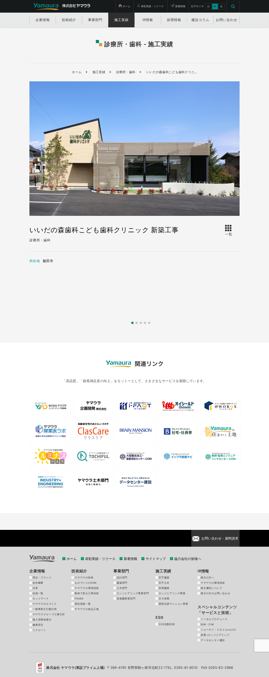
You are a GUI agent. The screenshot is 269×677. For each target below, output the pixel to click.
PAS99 (79, 598)
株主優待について (211, 588)
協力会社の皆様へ (187, 559)
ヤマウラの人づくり (45, 603)
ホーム (126, 6)
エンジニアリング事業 (172, 593)
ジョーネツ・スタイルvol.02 (218, 629)
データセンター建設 (213, 640)
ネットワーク (41, 598)
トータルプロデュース (214, 619)
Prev (31, 296)
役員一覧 (38, 593)
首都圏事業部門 (126, 598)
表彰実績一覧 (83, 603)
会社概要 (38, 582)
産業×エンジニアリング (215, 634)
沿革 (35, 588)
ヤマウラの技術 (84, 577)
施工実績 (163, 571)
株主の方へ (207, 577)
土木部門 (122, 588)
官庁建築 (164, 577)
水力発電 (164, 598)
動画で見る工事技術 (87, 593)
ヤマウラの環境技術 (87, 588)
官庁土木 (164, 582)
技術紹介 (79, 571)
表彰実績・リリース (152, 6)
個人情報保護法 (42, 619)
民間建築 (164, 588)
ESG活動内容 (167, 624)
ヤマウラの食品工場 (87, 609)
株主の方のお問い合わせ (215, 593)
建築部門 (122, 582)
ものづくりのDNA (86, 582)
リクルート (39, 630)
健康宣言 (38, 624)
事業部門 (121, 571)
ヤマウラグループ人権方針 (49, 614)
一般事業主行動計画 (45, 609)
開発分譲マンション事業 (173, 603)
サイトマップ (156, 559)
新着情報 (180, 6)
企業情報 (37, 571)
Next (237, 296)
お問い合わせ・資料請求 (219, 538)
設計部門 (122, 577)
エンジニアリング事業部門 (133, 593)
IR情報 (203, 571)
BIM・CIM (207, 624)
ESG (159, 617)
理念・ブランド (42, 577)
